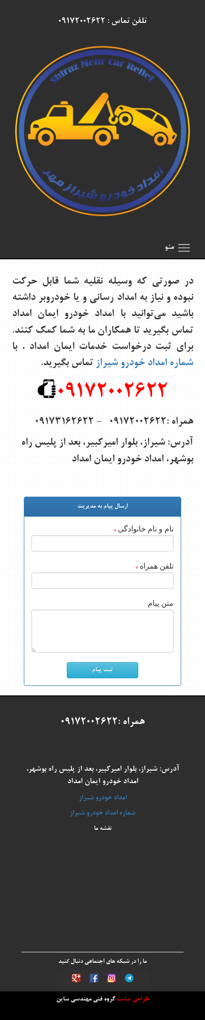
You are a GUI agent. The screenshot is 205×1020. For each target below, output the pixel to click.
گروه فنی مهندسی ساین (85, 999)
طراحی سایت (132, 999)
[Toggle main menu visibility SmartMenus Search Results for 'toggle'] (184, 247)
